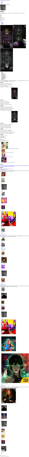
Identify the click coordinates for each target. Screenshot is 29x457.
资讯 (7, 0)
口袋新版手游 (9, 165)
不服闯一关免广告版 (7, 152)
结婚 (4, 165)
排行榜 (9, 0)
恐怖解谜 (13, 165)
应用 (3, 0)
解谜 (13, 166)
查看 (1, 191)
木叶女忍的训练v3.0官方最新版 (11, 148)
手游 (1, 0)
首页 (0, 0)
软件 (4, 0)
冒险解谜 (7, 165)
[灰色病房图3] (6, 71)
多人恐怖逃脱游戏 (23, 165)
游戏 (2, 0)
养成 (5, 165)
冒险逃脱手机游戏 (3, 166)
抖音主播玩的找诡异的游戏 (3, 169)
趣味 (15, 165)
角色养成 (19, 165)
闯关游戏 (20, 165)
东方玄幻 (3, 165)
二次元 (1, 165)
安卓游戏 (5, 4)
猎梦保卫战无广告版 (9, 162)
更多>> (6, 169)
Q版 (0, 165)
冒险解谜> (7, 4)
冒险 (12, 166)
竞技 (5, 0)
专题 (6, 0)
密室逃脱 (11, 165)
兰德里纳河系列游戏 (7, 166)
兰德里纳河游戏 (10, 166)
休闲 (14, 165)
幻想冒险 (17, 165)
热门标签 (2, 23)
